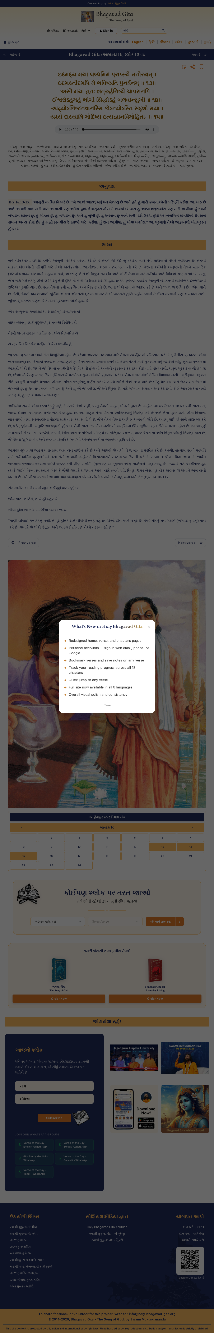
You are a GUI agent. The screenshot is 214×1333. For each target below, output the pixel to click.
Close (107, 705)
